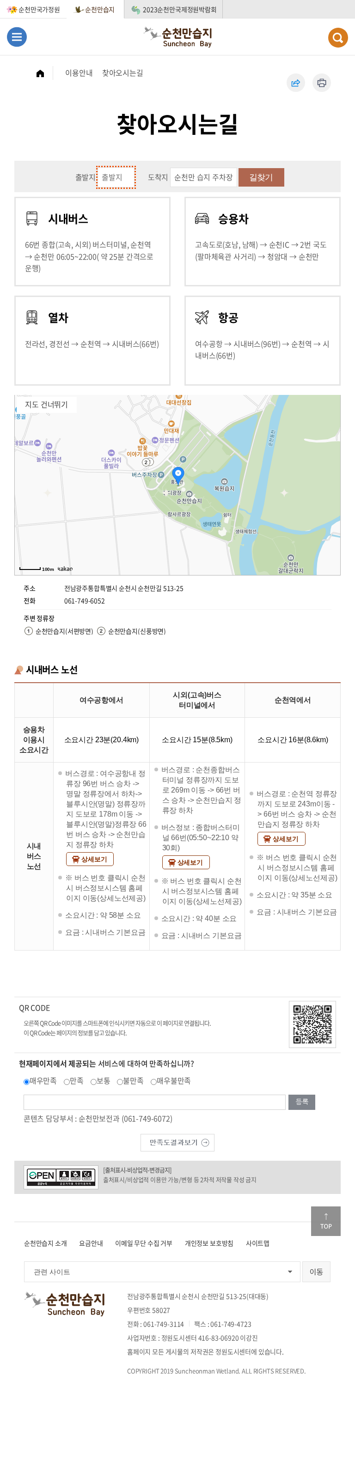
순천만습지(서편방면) (64, 631)
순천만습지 (100, 9)
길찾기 (261, 177)
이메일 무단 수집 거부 (143, 1243)
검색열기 (338, 38)
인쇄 (321, 82)
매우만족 (43, 1080)
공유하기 (296, 82)
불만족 (133, 1080)
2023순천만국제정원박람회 (180, 9)
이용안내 (78, 72)
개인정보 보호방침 (209, 1243)
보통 (103, 1080)
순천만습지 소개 (45, 1243)
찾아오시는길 (122, 72)
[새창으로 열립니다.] (177, 1141)
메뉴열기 (17, 37)
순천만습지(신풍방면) (137, 631)
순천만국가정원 (39, 9)
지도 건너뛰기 (46, 404)
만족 (77, 1080)
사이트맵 (257, 1243)
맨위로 (326, 1221)
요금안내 (91, 1243)
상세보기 (94, 859)
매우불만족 (174, 1080)
